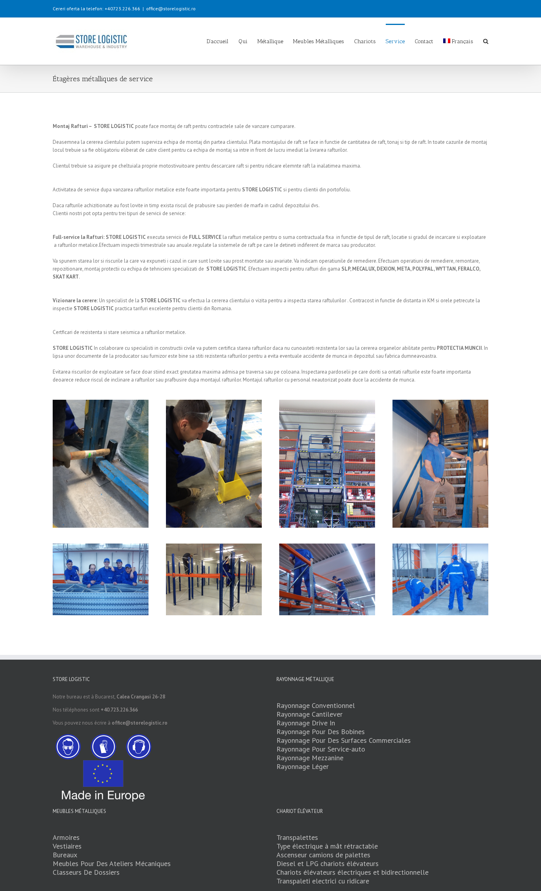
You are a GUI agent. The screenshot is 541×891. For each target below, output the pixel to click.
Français (462, 41)
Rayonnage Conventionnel (315, 705)
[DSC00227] (327, 464)
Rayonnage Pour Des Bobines (320, 731)
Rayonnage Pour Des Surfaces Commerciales (343, 740)
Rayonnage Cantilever (309, 714)
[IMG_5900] (214, 580)
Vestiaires (67, 846)
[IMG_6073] (101, 464)
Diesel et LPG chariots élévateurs (327, 863)
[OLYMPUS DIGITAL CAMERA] (440, 403)
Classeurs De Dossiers (86, 872)
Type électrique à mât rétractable (327, 846)
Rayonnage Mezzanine (309, 757)
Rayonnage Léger (302, 766)
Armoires (66, 837)
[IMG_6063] (214, 464)
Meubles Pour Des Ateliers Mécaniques (112, 863)
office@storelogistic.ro (171, 8)
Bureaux (65, 854)
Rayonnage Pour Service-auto (320, 749)
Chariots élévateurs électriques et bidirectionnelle (352, 872)
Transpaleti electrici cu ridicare (322, 880)
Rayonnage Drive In (305, 722)
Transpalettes (297, 837)
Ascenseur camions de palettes (323, 854)
